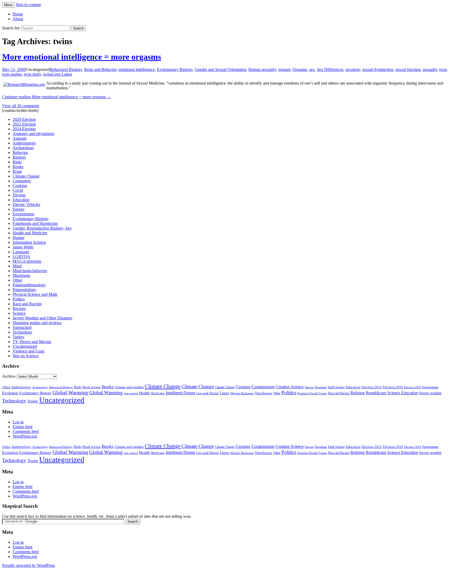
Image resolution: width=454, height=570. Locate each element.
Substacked (22, 327)
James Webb (23, 247)
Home (18, 14)
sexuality (430, 69)
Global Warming (70, 392)
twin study (32, 74)
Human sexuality (262, 69)
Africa (6, 387)
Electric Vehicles (26, 204)
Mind (17, 266)
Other (17, 280)
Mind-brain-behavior (30, 270)
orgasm (284, 69)
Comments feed (26, 431)
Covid (18, 190)
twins (47, 74)
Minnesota (21, 275)
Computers (22, 181)
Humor (18, 237)
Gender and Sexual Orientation (220, 69)
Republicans (376, 393)
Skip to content (28, 4)
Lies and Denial (207, 393)
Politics (19, 299)
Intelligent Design (180, 392)
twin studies (12, 74)
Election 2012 (372, 387)
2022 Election (24, 124)
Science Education (402, 393)
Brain (17, 171)
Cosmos (243, 386)
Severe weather (430, 393)
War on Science (26, 356)
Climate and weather (129, 387)
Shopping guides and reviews (37, 322)
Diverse (19, 195)
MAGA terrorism (27, 261)
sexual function (408, 69)
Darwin (309, 387)
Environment (23, 214)
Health (144, 393)
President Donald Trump (312, 393)
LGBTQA (21, 256)
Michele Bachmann (242, 393)
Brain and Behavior (100, 69)
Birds (17, 162)
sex (312, 69)
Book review (91, 387)
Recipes (19, 308)
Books (18, 166)
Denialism (321, 387)
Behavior (20, 152)
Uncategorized (25, 346)
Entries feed (22, 426)
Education (21, 200)
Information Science (29, 242)
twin (443, 69)
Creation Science (290, 387)
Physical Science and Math (35, 294)
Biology (19, 157)
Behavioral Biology (66, 69)
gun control (131, 393)
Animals (20, 138)
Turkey (18, 337)
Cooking (20, 185)
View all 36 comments (20, 105)
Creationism (263, 386)
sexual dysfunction (377, 69)
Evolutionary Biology (175, 69)
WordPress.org (25, 436)
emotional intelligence (136, 69)
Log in (18, 422)
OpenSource (263, 393)
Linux (224, 393)
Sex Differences (330, 69)
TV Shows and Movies (32, 341)
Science (19, 313)
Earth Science (336, 387)
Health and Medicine (30, 233)
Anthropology (24, 143)
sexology (352, 69)
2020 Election (24, 119)
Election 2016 (393, 387)
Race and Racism (27, 304)
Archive (9, 376)
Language (21, 252)
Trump (32, 401)
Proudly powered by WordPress (28, 565)
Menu (8, 5)
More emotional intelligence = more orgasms (81, 56)
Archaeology (23, 148)
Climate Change (26, 176)
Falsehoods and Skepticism (35, 223)
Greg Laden (62, 74)
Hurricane (158, 393)
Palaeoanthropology (29, 285)
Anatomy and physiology (34, 133)
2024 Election (24, 129)
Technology (22, 332)
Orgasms (299, 69)
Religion (357, 393)
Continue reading (56, 97)
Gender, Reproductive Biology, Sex (42, 228)
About (18, 19)
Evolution (10, 393)
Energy (19, 209)
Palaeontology (24, 289)
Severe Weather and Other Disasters (42, 318)
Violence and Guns (28, 351)
